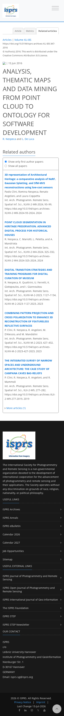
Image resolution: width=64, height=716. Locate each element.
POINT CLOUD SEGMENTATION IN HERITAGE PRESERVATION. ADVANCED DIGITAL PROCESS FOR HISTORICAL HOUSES (28, 229)
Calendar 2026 (11, 534)
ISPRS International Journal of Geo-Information (30, 599)
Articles (7, 39)
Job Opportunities (13, 551)
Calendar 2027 (11, 542)
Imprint (40, 702)
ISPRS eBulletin (12, 526)
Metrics (30, 31)
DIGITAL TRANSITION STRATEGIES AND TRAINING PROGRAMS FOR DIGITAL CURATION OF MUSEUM (28, 274)
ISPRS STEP (9, 616)
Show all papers (17, 166)
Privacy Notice (22, 702)
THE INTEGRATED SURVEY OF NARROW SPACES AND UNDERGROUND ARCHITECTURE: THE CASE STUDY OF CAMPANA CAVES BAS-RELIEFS (28, 367)
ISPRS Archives (11, 509)
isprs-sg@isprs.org (22, 677)
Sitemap (7, 559)
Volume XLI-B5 (22, 39)
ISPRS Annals (10, 517)
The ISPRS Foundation (16, 608)
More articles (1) (16, 408)
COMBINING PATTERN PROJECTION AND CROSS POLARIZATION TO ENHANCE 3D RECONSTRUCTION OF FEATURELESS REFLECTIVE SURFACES (29, 319)
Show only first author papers (25, 161)
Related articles (47, 31)
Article (18, 31)
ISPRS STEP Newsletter (16, 624)
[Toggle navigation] (55, 8)
